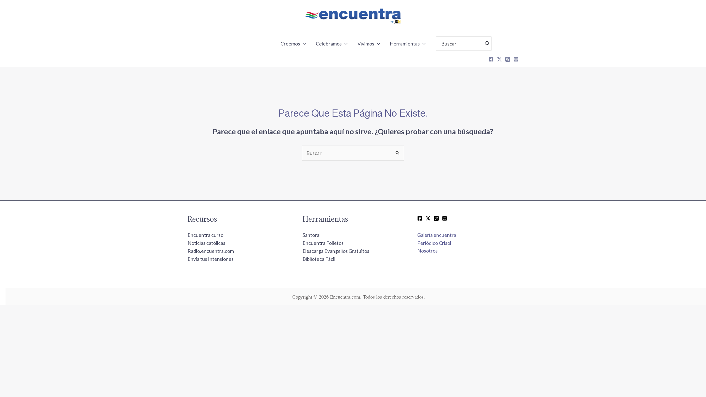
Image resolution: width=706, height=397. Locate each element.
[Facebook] (491, 59)
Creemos (290, 44)
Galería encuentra (436, 235)
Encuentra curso (205, 235)
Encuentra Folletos (323, 243)
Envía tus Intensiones (211, 259)
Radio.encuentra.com (211, 251)
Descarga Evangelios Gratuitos (336, 251)
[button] (303, 44)
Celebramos (329, 44)
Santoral (311, 235)
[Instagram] (516, 59)
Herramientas (405, 44)
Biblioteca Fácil (319, 259)
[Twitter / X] (428, 218)
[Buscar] (487, 43)
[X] (499, 59)
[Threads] (507, 59)
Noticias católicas (206, 243)
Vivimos (365, 44)
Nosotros (427, 251)
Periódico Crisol (434, 243)
